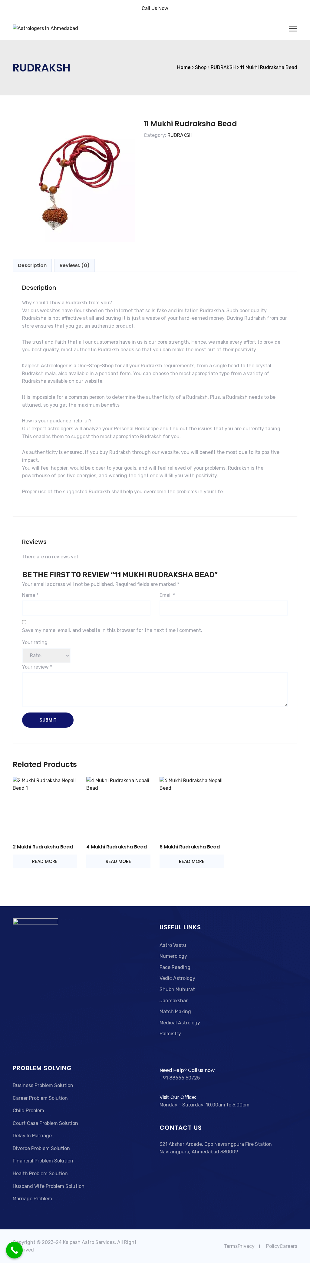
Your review (37, 667)
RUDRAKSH (180, 135)
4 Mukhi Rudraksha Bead (116, 846)
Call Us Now (155, 8)
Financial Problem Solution (43, 1161)
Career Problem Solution (40, 1098)
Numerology (173, 956)
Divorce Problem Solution (41, 1148)
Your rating (35, 642)
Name (30, 595)
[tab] (32, 265)
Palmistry (170, 1034)
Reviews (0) (75, 265)
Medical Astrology (180, 1023)
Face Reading (175, 967)
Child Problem (28, 1110)
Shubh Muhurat (177, 989)
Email (167, 595)
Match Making (175, 1011)
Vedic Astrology (177, 978)
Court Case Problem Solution (45, 1123)
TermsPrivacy (239, 1246)
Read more (45, 861)
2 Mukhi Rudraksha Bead (43, 846)
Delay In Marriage (32, 1136)
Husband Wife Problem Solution (48, 1186)
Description (32, 265)
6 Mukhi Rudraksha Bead (190, 846)
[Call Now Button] (14, 1250)
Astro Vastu (173, 945)
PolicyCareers (281, 1246)
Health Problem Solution (40, 1173)
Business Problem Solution (43, 1085)
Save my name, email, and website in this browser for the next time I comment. (112, 630)
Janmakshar (174, 1000)
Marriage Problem (32, 1199)
